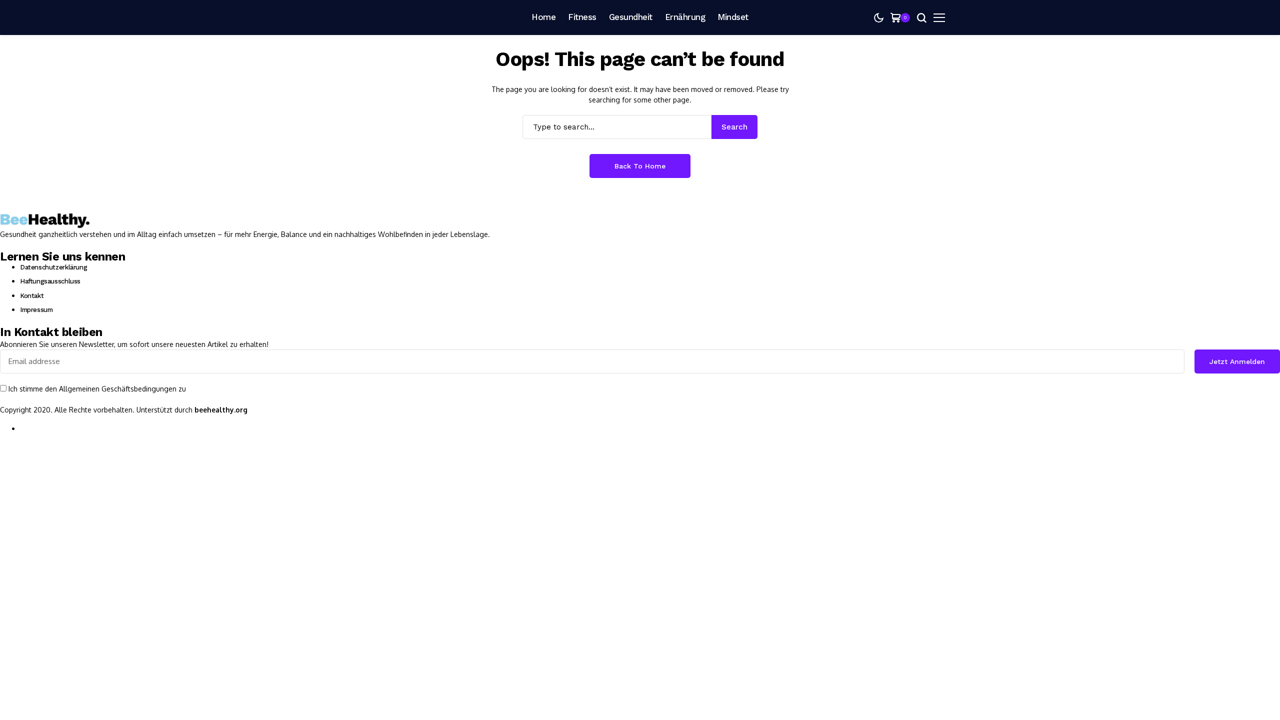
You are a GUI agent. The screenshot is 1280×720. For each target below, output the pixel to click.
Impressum (36, 310)
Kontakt (32, 296)
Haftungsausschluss (50, 281)
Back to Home (640, 166)
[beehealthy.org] (380, 17)
